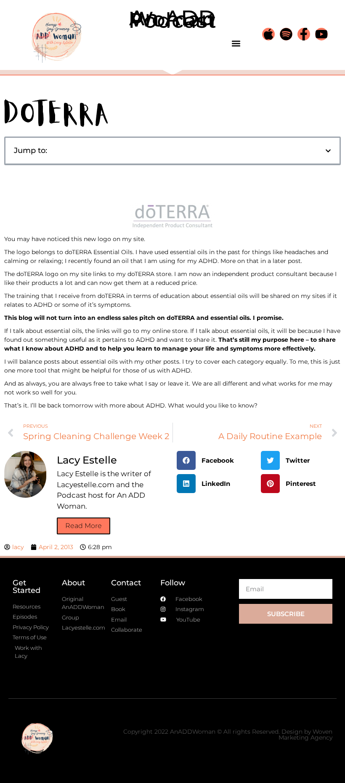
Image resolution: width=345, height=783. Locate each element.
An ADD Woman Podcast (172, 19)
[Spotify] (286, 34)
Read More (83, 526)
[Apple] (268, 34)
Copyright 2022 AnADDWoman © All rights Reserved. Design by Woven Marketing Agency (227, 734)
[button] (236, 43)
